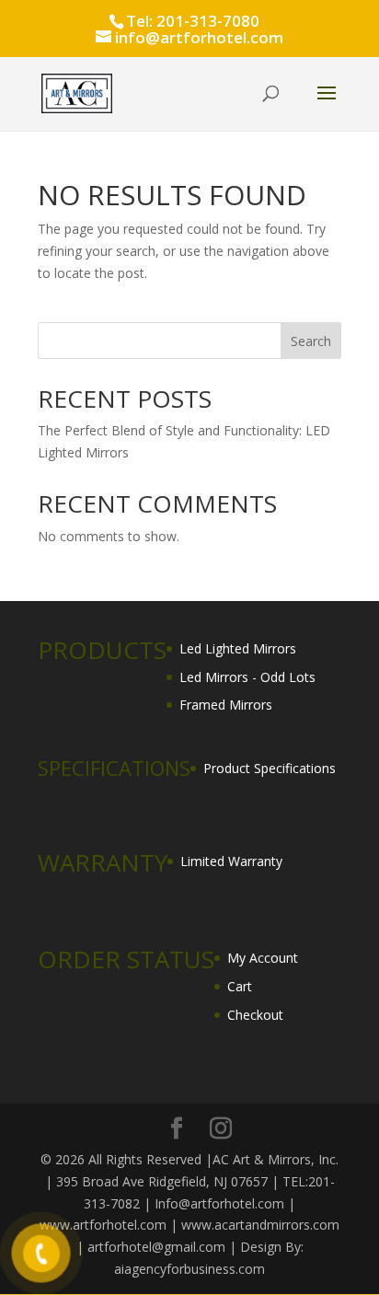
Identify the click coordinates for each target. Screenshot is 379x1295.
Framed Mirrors (225, 704)
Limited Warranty (231, 861)
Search (311, 341)
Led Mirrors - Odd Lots (247, 677)
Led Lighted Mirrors (237, 648)
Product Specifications (269, 768)
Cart (239, 986)
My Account (262, 957)
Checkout (255, 1014)
